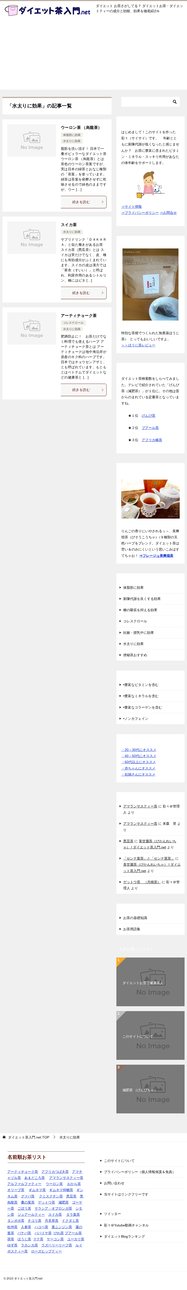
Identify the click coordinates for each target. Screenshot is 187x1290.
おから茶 (74, 1184)
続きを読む (81, 202)
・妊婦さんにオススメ (138, 774)
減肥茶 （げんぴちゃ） (140, 1090)
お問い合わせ (114, 1183)
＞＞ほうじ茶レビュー (138, 345)
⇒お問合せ (168, 213)
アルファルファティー (24, 1184)
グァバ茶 (28, 1196)
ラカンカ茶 (29, 1245)
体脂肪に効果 (72, 135)
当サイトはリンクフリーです (126, 1194)
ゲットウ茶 (46, 1202)
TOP (28, 1137)
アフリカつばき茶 (55, 1172)
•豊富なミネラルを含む (141, 696)
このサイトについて (137, 1036)
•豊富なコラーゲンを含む (142, 707)
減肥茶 (63, 1202)
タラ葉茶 (73, 1214)
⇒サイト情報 (131, 207)
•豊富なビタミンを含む (141, 685)
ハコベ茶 (41, 1227)
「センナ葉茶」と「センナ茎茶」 (148, 858)
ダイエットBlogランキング (124, 1236)
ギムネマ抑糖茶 (61, 1190)
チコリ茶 (34, 1221)
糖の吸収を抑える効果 (140, 610)
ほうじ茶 (24, 1239)
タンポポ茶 (15, 1221)
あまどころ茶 (34, 1178)
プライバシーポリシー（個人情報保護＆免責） (140, 1172)
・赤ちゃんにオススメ (138, 768)
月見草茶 (51, 1221)
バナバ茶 (24, 1233)
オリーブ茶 (15, 1190)
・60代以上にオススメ (138, 762)
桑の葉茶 (28, 1202)
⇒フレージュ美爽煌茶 (156, 556)
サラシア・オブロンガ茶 (53, 1208)
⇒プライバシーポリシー (140, 213)
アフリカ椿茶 (152, 440)
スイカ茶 (69, 225)
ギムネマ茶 (37, 1190)
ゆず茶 (12, 1245)
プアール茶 (150, 428)
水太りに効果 (72, 141)
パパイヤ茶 (43, 1233)
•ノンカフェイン (135, 719)
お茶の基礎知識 (135, 918)
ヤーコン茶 (55, 1239)
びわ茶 (59, 1233)
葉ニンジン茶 (62, 1227)
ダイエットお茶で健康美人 (142, 983)
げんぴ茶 (148, 415)
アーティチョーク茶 (79, 315)
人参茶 (26, 1227)
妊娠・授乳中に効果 (138, 633)
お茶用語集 (131, 929)
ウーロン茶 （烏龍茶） (81, 127)
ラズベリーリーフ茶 (56, 1245)
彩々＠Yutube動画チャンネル (126, 1225)
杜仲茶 (12, 1227)
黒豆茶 (128, 841)
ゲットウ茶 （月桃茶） (142, 882)
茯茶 (10, 1239)
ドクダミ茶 (70, 1221)
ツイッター (112, 1214)
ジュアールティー (31, 1214)
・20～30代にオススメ (138, 750)
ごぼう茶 (24, 1208)
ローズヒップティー (46, 1251)
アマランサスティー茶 (140, 806)
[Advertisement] (93, 55)
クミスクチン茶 (51, 1196)
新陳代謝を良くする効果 (142, 599)
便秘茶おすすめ (135, 655)
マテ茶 (38, 1239)
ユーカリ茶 (75, 1239)
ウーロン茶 (54, 1184)
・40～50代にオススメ (138, 756)
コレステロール (73, 322)
